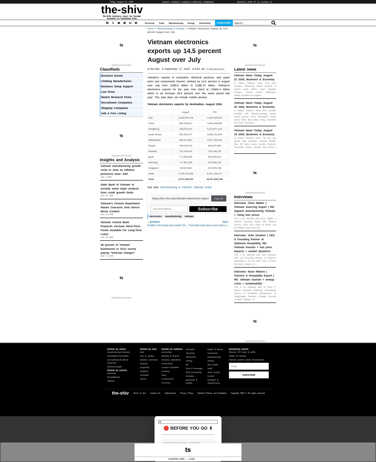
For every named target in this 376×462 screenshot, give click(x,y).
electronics (156, 216)
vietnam (189, 216)
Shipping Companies (114, 108)
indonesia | (198, 2)
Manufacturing (176, 23)
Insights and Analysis (120, 160)
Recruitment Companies (116, 102)
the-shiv (122, 9)
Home (150, 28)
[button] (188, 421)
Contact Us (155, 393)
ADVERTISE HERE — (177, 459)
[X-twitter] (113, 23)
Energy (191, 23)
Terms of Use (139, 393)
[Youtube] (118, 23)
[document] (188, 439)
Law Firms (108, 91)
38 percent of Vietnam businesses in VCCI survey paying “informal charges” (118, 248)
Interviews (243, 197)
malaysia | (187, 2)
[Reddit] (136, 23)
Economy (149, 23)
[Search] (273, 23)
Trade (161, 23)
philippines (209, 2)
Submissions (170, 393)
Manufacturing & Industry (170, 28)
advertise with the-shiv (121, 65)
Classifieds (110, 69)
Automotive (205, 23)
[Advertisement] (203, 11)
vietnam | (166, 2)
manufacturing (173, 216)
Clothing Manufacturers (116, 81)
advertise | (242, 2)
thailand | (176, 2)
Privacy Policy (186, 393)
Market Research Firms (116, 97)
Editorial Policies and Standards (212, 393)
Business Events (112, 75)
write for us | (254, 2)
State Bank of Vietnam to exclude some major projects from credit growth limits (120, 188)
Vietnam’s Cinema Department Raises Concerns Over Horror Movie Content (120, 207)
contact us (267, 2)
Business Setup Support (117, 86)
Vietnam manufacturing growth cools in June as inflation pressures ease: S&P (121, 169)
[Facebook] (107, 23)
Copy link (218, 198)
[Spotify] (124, 23)
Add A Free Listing (113, 113)
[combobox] (252, 23)
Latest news (245, 69)
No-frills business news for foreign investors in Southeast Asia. (122, 17)
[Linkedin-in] (130, 23)
